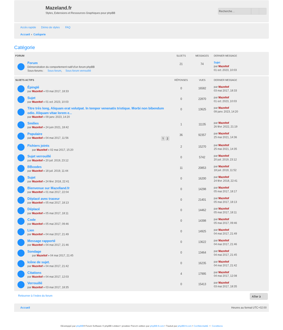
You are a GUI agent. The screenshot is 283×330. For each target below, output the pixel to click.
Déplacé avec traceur (43, 198)
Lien (30, 230)
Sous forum (54, 70)
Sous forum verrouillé (78, 70)
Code (31, 219)
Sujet (217, 62)
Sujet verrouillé (39, 156)
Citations (34, 273)
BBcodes (34, 167)
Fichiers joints (38, 145)
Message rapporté (41, 241)
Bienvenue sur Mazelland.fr (48, 188)
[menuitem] (48, 28)
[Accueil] (30, 11)
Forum (32, 63)
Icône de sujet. (38, 262)
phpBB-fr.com (157, 326)
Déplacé (33, 209)
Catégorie (24, 47)
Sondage (34, 251)
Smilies (33, 123)
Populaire (34, 134)
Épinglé (33, 87)
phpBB (79, 326)
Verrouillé (34, 283)
